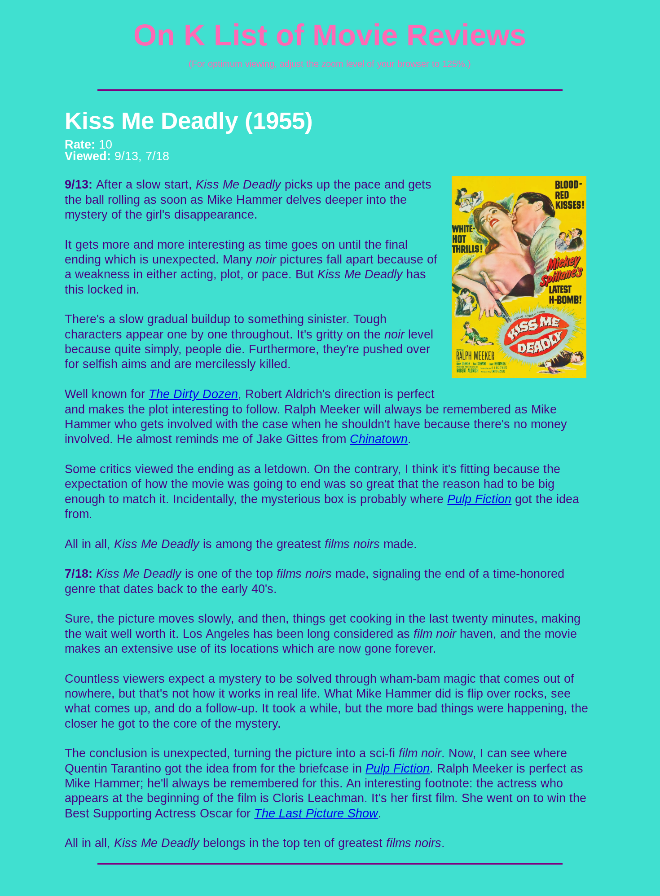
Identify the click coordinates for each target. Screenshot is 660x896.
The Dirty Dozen (193, 394)
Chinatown (379, 439)
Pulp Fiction (479, 499)
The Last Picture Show (316, 813)
